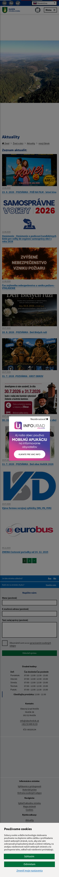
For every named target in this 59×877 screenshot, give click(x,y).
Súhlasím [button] (29, 856)
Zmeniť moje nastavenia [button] (29, 870)
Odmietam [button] (29, 864)
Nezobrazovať (38, 419)
